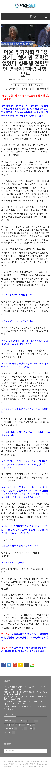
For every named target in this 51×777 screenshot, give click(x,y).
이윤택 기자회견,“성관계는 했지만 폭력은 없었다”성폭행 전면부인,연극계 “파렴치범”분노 (25, 63)
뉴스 (10, 79)
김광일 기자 (33, 79)
